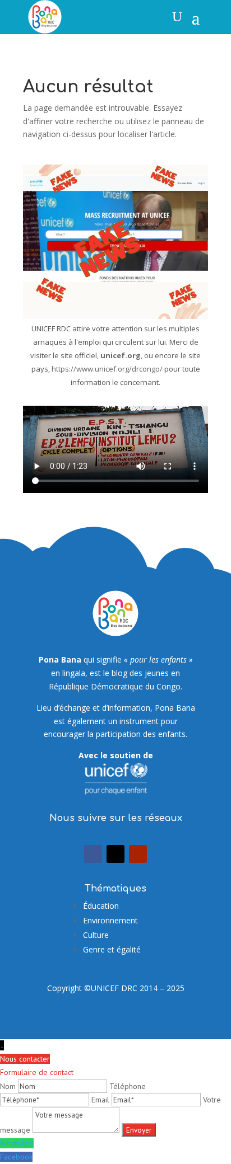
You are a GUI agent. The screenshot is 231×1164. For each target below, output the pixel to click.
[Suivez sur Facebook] (93, 854)
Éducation (101, 905)
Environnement (110, 920)
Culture (96, 935)
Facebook (16, 1157)
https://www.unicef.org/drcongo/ (107, 369)
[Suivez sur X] (115, 854)
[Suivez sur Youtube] (138, 854)
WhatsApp (17, 1143)
